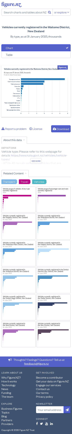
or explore (60, 12)
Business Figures (11, 408)
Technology (8, 385)
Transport (9, 181)
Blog (4, 416)
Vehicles (39, 181)
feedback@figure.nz (36, 363)
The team (7, 396)
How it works (9, 381)
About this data (12, 140)
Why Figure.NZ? (11, 377)
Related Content (13, 173)
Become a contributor (49, 377)
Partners (6, 420)
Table (9, 54)
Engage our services (48, 385)
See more (36, 161)
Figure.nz (11, 4)
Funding (6, 393)
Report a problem (16, 129)
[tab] (36, 47)
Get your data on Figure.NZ (52, 381)
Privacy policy (44, 396)
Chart (9, 48)
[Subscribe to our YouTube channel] (46, 423)
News (4, 389)
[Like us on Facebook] (37, 423)
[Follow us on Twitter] (41, 423)
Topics (5, 412)
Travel (24, 181)
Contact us (43, 389)
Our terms (42, 393)
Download (62, 129)
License (37, 129)
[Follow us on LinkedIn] (51, 423)
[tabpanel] (36, 91)
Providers (7, 424)
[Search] (49, 12)
